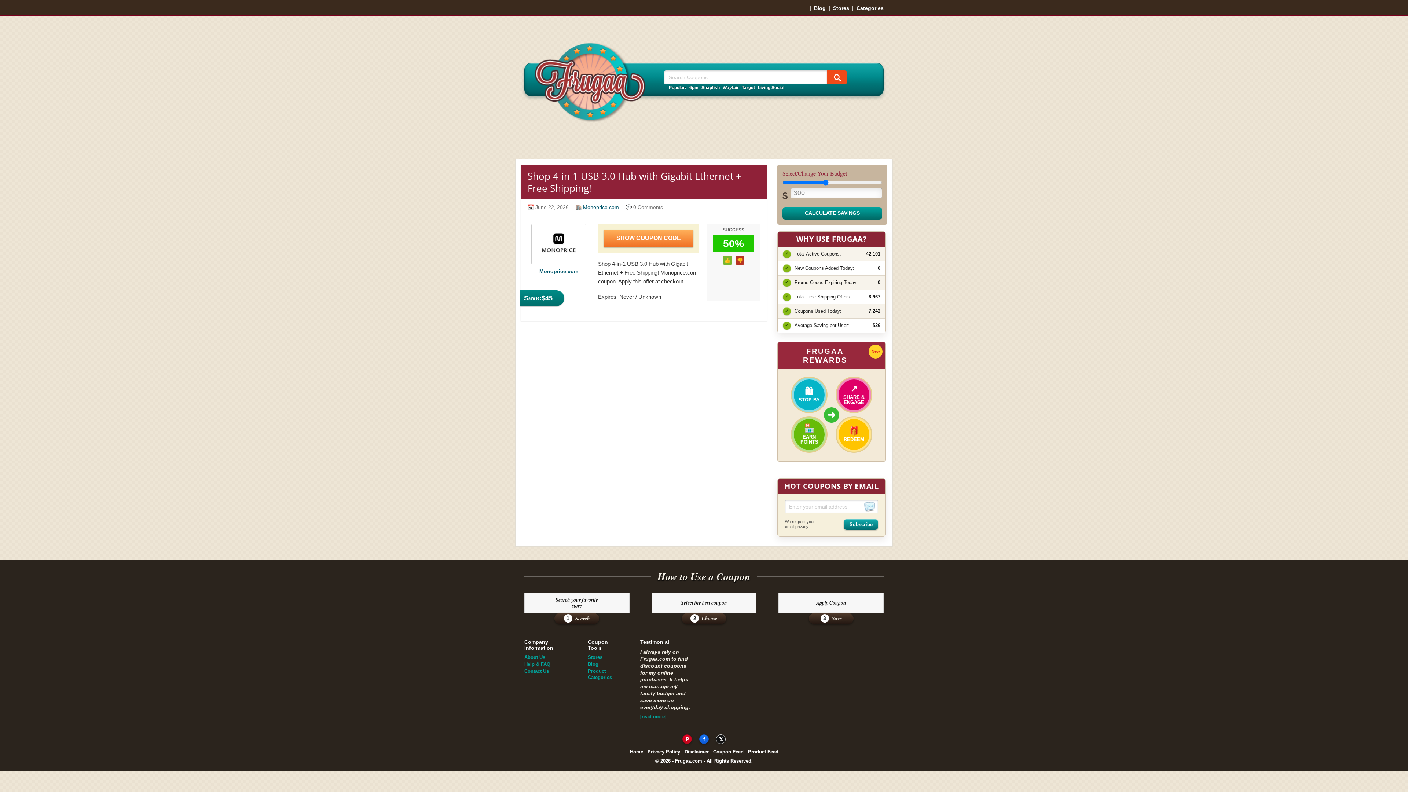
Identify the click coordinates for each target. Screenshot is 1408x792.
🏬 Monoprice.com (597, 207)
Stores (841, 8)
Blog (820, 8)
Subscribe (861, 524)
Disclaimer (697, 752)
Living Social (771, 87)
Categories (870, 8)
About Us (534, 657)
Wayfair (731, 87)
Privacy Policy (664, 752)
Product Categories (600, 674)
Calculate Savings (832, 213)
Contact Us (536, 671)
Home (636, 752)
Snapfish (710, 87)
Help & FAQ (537, 664)
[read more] (653, 716)
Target (748, 87)
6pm (693, 87)
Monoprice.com (558, 271)
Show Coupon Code (648, 238)
